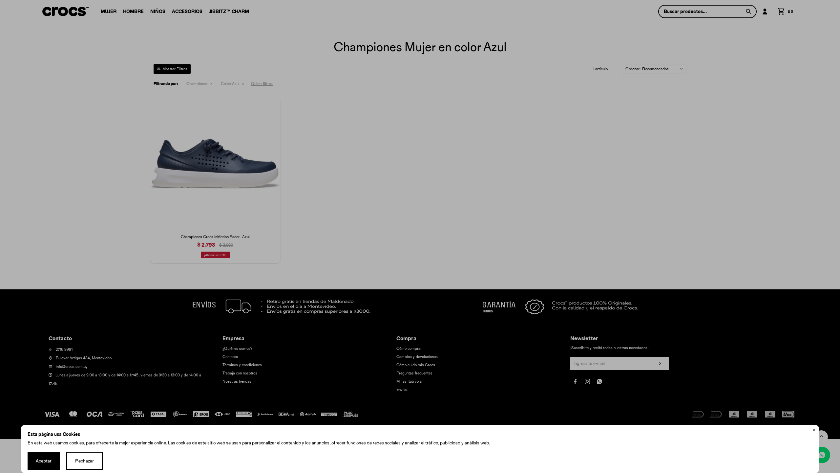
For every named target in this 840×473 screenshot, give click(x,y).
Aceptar (44, 460)
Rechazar (84, 460)
